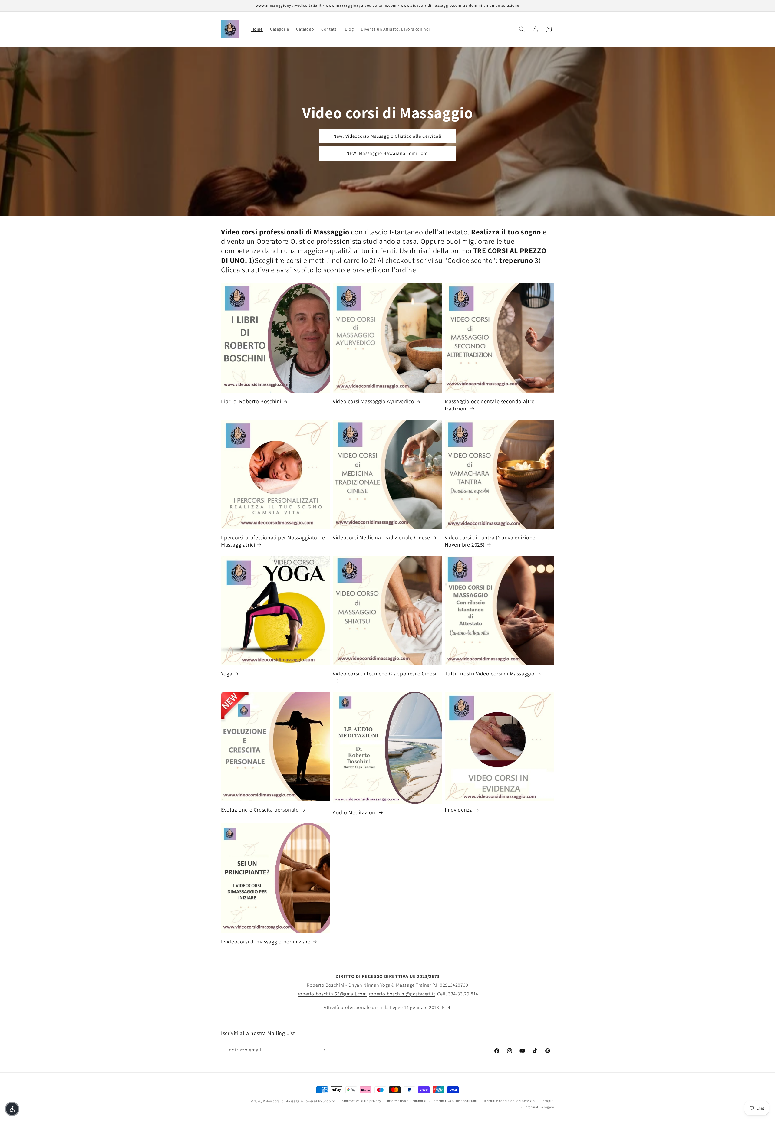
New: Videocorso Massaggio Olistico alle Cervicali (387, 136)
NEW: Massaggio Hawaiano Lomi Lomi (387, 153)
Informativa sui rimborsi (407, 1101)
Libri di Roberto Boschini (251, 401)
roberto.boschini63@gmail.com (332, 994)
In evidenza (459, 809)
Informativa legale (539, 1107)
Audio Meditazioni (355, 812)
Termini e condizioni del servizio (509, 1101)
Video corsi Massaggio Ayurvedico (373, 401)
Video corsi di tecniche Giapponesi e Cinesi (384, 673)
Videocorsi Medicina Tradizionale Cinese (381, 537)
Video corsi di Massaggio (283, 1101)
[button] (522, 29)
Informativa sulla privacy (361, 1101)
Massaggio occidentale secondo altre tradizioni (490, 405)
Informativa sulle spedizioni (454, 1101)
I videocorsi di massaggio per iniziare (266, 941)
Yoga (226, 673)
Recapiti (547, 1101)
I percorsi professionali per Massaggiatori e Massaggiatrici (273, 541)
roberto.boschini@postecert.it (402, 994)
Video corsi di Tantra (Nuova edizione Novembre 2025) (490, 541)
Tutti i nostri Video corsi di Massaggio (490, 673)
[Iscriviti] (323, 1050)
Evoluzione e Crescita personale (260, 809)
